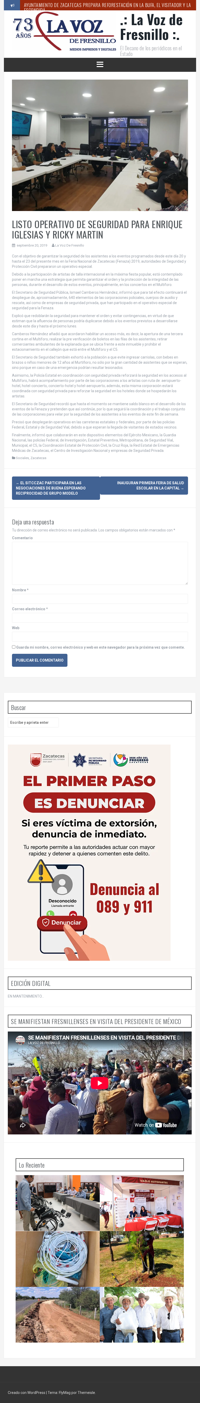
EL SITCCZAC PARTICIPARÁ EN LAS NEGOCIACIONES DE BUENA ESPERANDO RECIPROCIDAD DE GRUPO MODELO (51, 488)
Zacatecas (38, 458)
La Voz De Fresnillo (69, 245)
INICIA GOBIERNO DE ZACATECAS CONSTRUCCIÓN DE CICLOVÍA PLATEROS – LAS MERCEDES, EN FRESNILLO (57, 1299)
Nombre (20, 590)
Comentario (22, 538)
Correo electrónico (30, 609)
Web (15, 628)
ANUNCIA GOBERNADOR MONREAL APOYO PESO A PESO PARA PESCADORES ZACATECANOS (141, 1299)
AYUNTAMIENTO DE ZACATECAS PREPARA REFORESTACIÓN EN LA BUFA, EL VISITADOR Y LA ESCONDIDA (107, 7)
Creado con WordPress (27, 1393)
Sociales (22, 458)
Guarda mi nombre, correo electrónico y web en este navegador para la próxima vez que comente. (100, 647)
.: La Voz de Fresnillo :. (151, 26)
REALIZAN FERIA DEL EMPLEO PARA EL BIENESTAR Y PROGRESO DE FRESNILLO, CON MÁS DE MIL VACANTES (143, 1187)
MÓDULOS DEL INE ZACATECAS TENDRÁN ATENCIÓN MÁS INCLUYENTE (56, 1185)
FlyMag (65, 1393)
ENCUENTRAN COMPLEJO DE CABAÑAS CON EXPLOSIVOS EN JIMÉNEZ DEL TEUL (57, 1241)
